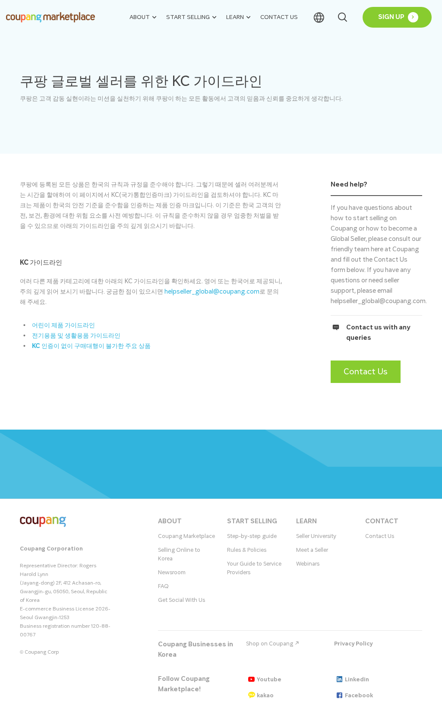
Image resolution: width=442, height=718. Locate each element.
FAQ (163, 586)
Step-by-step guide (252, 536)
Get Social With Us (181, 600)
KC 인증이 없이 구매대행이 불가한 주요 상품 (91, 346)
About (139, 17)
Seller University (316, 536)
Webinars (307, 564)
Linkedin (357, 680)
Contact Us (279, 17)
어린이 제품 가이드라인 (63, 325)
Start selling (188, 17)
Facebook (359, 696)
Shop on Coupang (270, 644)
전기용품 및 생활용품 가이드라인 (76, 335)
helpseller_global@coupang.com (211, 291)
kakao (265, 696)
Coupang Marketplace (186, 536)
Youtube (269, 680)
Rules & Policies (246, 550)
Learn (235, 17)
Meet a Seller (312, 550)
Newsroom (172, 572)
